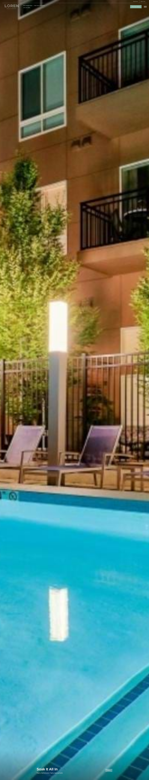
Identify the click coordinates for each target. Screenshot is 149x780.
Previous (146, 389)
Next (146, 393)
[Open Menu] (145, 6)
